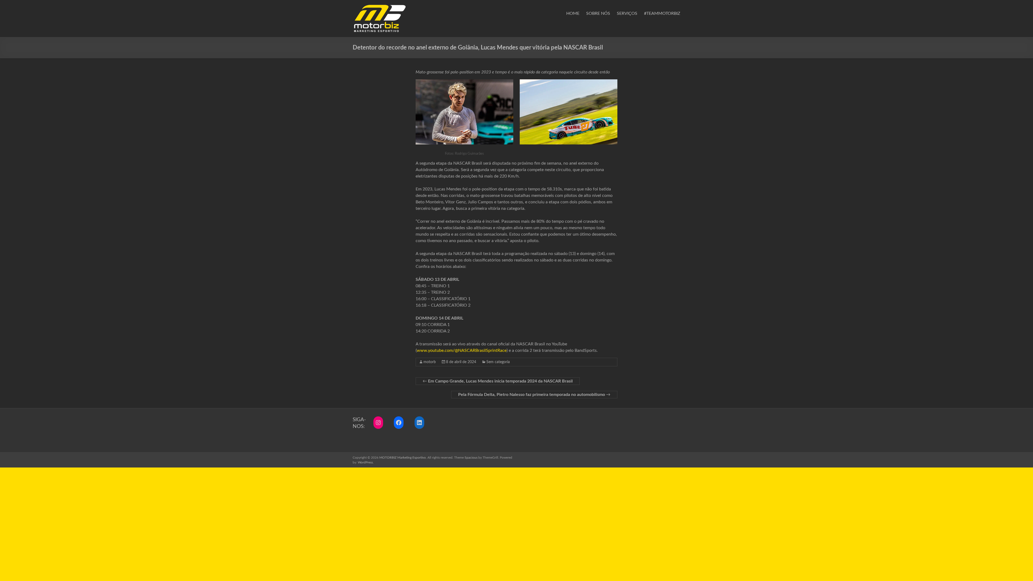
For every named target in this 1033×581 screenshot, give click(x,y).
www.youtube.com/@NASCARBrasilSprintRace (462, 350)
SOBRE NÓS (598, 13)
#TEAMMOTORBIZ (662, 13)
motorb (429, 362)
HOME (572, 13)
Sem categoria (498, 362)
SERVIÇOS (627, 13)
